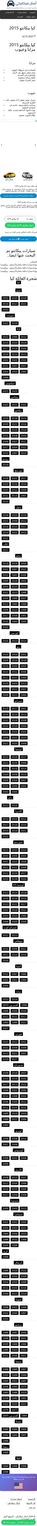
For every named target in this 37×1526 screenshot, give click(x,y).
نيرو (18, 290)
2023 (5, 309)
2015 (5, 342)
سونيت (10, 315)
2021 (24, 304)
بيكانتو (25, 44)
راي (10, 797)
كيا (33, 44)
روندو (5, 459)
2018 (24, 298)
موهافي (18, 941)
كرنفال (18, 1262)
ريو (18, 646)
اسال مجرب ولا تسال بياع (18, 239)
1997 (14, 366)
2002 (5, 360)
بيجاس (14, 397)
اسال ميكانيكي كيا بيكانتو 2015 (20, 225)
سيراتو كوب (10, 927)
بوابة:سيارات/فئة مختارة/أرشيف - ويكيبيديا (19, 265)
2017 (14, 304)
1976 (5, 1410)
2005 (5, 424)
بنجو (18, 555)
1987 (24, 1381)
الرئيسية (32, 12)
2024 (14, 732)
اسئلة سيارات (21, 12)
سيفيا (18, 1361)
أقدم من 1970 (10, 1005)
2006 (5, 441)
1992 (14, 575)
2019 (5, 304)
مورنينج (19, 470)
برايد (18, 991)
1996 (14, 337)
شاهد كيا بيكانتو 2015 (20, 219)
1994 (24, 371)
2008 (14, 435)
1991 (24, 615)
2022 (5, 298)
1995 (24, 592)
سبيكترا (18, 1214)
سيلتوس (10, 383)
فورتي (18, 1034)
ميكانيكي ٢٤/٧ (11, 1523)
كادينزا (18, 811)
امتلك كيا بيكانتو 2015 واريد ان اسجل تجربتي (18, 196)
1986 (14, 1392)
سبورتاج (18, 1065)
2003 (14, 371)
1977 (14, 1410)
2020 (14, 298)
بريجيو (18, 1324)
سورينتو (18, 842)
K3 (18, 329)
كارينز (18, 1169)
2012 (24, 337)
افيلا (18, 1458)
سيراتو (18, 701)
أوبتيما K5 (18, 885)
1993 (14, 621)
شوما (18, 1299)
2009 (24, 435)
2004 (5, 371)
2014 (14, 354)
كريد (5, 1251)
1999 (5, 377)
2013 (24, 354)
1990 (14, 604)
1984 (24, 1415)
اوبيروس (18, 1150)
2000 (24, 348)
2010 (5, 453)
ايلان (5, 544)
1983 (5, 1392)
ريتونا (5, 1446)
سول (18, 507)
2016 (5, 354)
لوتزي (18, 1131)
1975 (24, 1386)
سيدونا (14, 1200)
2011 (23, 360)
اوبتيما (18, 749)
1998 (24, 604)
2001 (14, 360)
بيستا (18, 1421)
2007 (24, 366)
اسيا (18, 966)
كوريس (14, 633)
